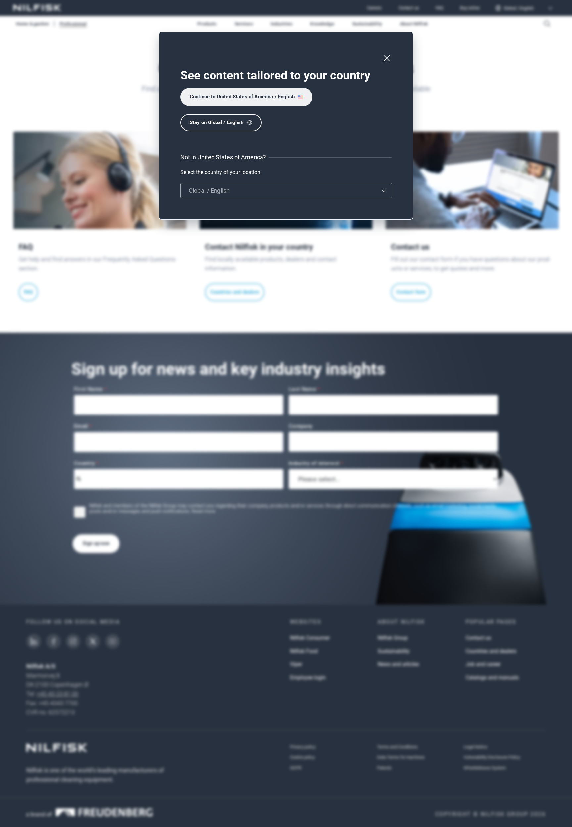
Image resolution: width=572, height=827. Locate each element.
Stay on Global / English (217, 122)
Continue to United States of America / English (242, 97)
